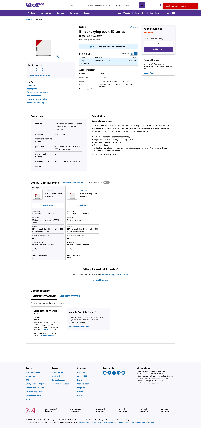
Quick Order (154, 13)
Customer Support (47, 335)
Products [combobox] (62, 5)
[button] (124, 13)
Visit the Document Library (79, 326)
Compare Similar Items (37, 92)
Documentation (34, 95)
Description (32, 88)
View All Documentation (39, 75)
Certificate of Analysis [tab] (44, 295)
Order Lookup (140, 13)
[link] (37, 372)
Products (29, 19)
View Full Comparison (73, 182)
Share (135, 27)
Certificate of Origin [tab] (69, 295)
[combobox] (101, 5)
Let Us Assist (149, 73)
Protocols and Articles (37, 99)
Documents (45, 329)
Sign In (91, 47)
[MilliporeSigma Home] (35, 5)
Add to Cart (158, 49)
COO (39, 69)
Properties (31, 85)
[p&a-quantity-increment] (171, 44)
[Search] (142, 5)
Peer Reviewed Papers (37, 102)
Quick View (48, 205)
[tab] (31, 19)
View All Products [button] (100, 280)
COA (32, 69)
